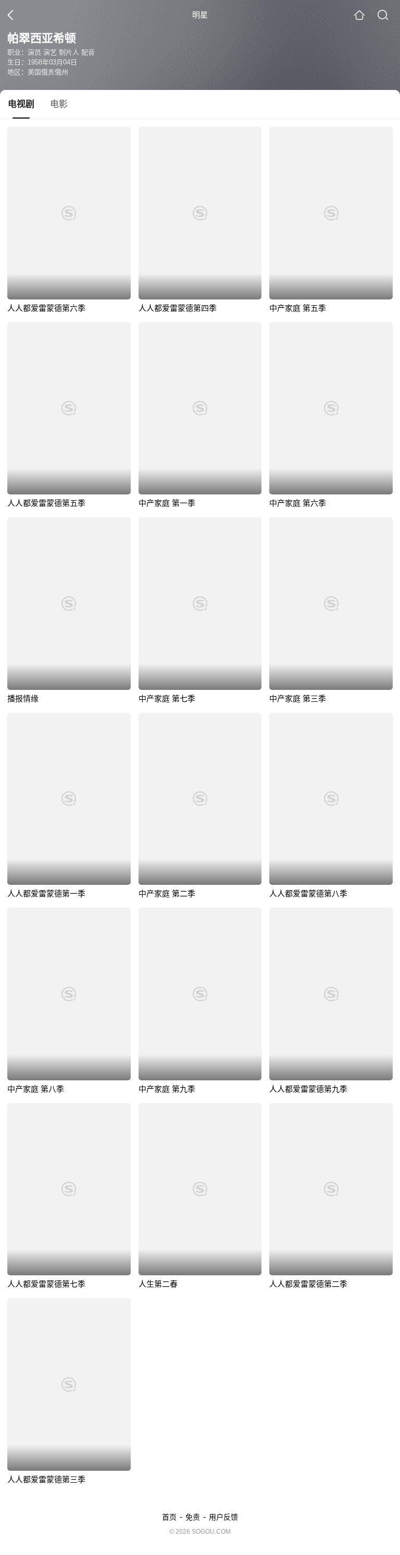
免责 (192, 1517)
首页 (169, 1517)
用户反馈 (223, 1517)
